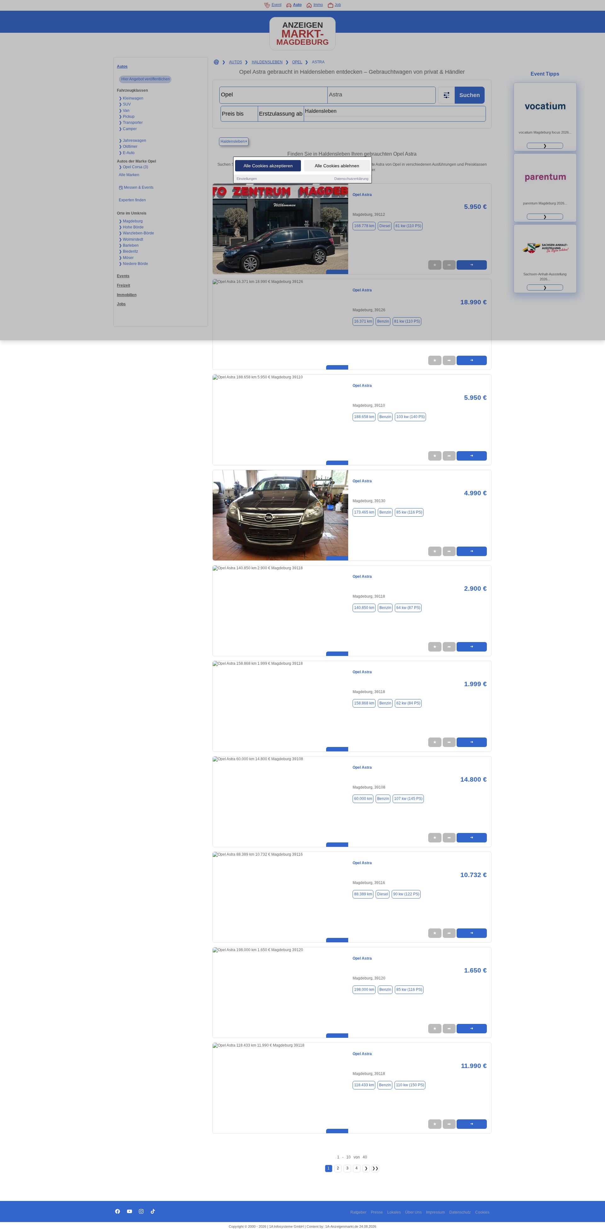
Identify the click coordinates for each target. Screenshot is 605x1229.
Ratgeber (358, 1212)
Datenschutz (460, 1212)
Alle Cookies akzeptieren (268, 165)
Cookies (482, 1212)
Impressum (435, 1212)
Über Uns (413, 1212)
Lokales (394, 1212)
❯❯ (375, 1168)
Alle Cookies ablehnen (337, 165)
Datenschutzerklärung (351, 179)
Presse (377, 1212)
